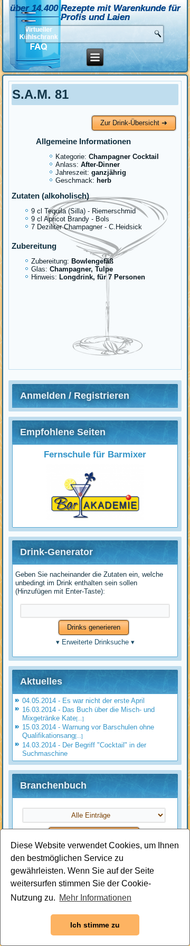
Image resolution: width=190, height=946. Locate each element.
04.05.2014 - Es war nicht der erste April (83, 701)
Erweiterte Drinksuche (95, 642)
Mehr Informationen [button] (95, 897)
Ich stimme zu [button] (95, 925)
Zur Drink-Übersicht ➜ (133, 123)
